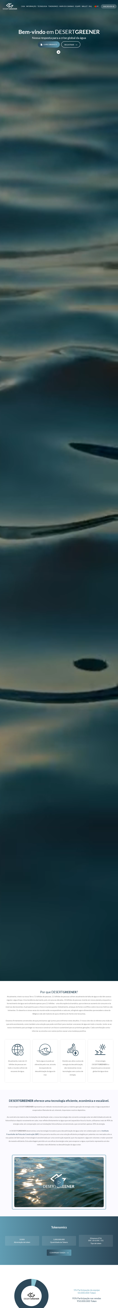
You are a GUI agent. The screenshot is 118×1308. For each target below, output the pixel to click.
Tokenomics (53, 6)
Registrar (69, 45)
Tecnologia (42, 6)
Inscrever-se (108, 6)
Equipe (78, 6)
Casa (23, 6)
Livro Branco (50, 44)
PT (97, 6)
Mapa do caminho (66, 6)
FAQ (90, 6)
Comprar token (58, 1252)
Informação (31, 6)
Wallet (85, 6)
